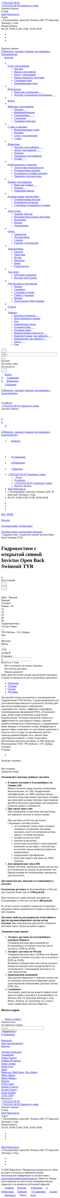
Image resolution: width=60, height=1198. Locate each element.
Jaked (4, 1069)
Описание (13, 683)
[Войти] (2, 415)
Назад (18, 477)
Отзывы (12, 686)
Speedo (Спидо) (9, 1086)
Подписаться (9, 1031)
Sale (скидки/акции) (12, 1043)
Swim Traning (8, 1092)
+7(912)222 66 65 (10, 2)
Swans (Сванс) (9, 1089)
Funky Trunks (8, 1063)
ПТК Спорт (7, 1084)
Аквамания (7, 1055)
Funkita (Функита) (11, 1060)
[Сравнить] (4, 588)
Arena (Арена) (9, 1057)
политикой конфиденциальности (19, 1178)
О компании (8, 1034)
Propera (5, 1081)
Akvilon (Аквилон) (11, 1052)
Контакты (6, 1040)
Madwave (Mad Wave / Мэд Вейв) (19, 1072)
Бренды (5, 1046)
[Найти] (4, 370)
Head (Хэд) (7, 1066)
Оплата (12, 689)
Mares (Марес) (9, 1078)
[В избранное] (4, 584)
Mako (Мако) (8, 1075)
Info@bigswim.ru (10, 14)
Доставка (13, 692)
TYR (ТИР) (7, 1095)
